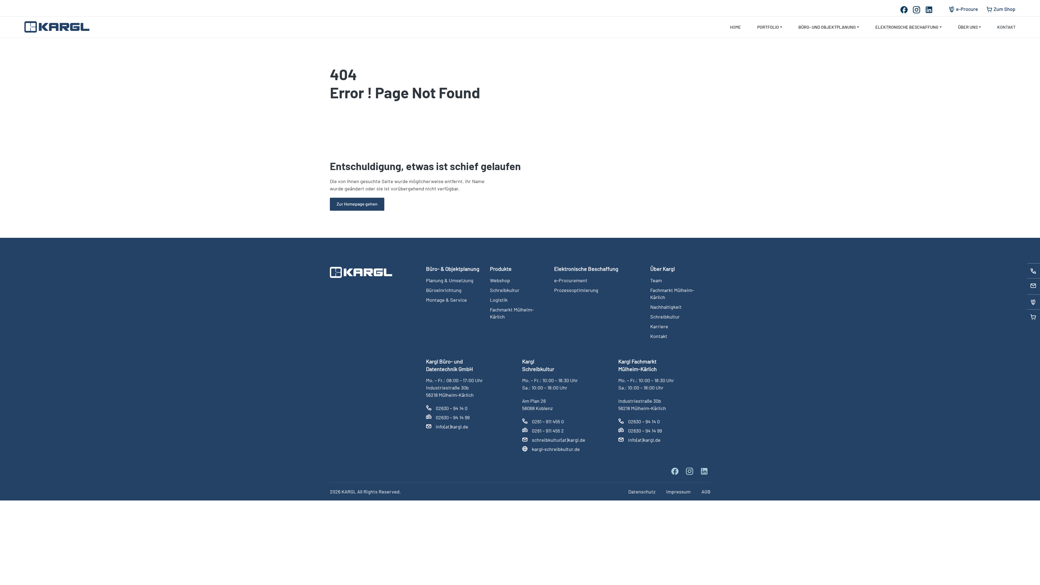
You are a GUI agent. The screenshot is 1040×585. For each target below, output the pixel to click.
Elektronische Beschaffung (906, 27)
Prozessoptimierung (576, 290)
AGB (705, 492)
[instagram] (918, 9)
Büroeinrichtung (443, 290)
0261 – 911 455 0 (548, 421)
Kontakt (1006, 27)
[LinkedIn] (931, 9)
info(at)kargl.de (452, 427)
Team (656, 280)
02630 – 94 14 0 (451, 408)
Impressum (678, 492)
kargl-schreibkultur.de (556, 449)
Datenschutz (641, 492)
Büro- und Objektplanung (827, 27)
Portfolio (768, 27)
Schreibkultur (504, 290)
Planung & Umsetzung (449, 280)
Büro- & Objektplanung (452, 268)
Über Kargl (662, 268)
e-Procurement (570, 280)
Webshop (500, 280)
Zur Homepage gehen (357, 203)
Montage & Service (446, 300)
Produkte (501, 268)
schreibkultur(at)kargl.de (558, 440)
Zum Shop (1004, 9)
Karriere (659, 326)
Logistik (499, 300)
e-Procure (967, 9)
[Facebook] (906, 9)
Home (735, 27)
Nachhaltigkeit (666, 307)
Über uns (968, 27)
